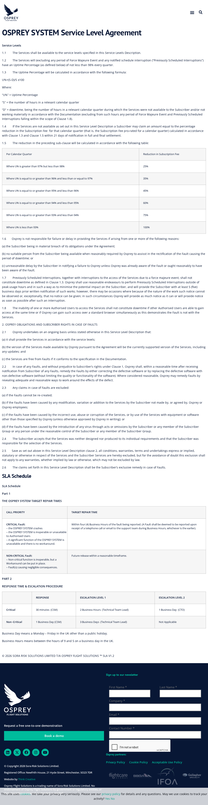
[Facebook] (26, 752)
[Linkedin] (7, 752)
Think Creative (26, 779)
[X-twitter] (17, 752)
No (113, 799)
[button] (192, 12)
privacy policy (111, 794)
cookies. (26, 794)
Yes (107, 799)
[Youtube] (45, 752)
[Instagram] (35, 752)
